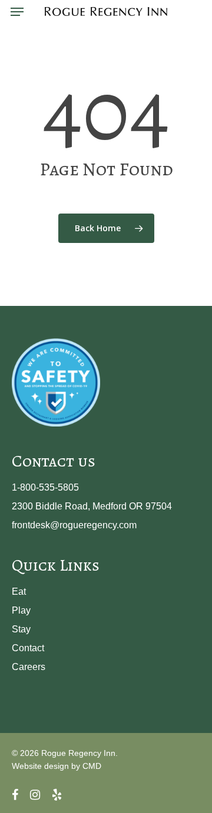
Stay (21, 629)
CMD (91, 766)
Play (21, 610)
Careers (28, 667)
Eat (19, 592)
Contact (28, 648)
